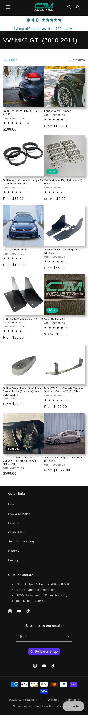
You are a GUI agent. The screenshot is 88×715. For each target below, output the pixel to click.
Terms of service (22, 706)
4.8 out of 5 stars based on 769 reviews (43, 29)
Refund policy (51, 700)
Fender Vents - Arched (57, 111)
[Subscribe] (67, 637)
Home (12, 504)
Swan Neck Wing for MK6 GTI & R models (63, 459)
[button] (8, 6)
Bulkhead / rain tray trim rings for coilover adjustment (23, 182)
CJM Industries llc (28, 700)
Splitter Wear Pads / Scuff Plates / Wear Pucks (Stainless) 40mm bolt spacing (23, 391)
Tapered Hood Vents (15, 249)
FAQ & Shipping (19, 513)
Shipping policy (44, 706)
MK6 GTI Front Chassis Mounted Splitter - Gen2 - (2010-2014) (64, 390)
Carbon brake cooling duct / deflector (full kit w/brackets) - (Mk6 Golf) (21, 460)
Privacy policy (71, 700)
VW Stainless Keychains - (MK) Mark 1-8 (63, 182)
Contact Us (16, 532)
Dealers (13, 523)
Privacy (13, 560)
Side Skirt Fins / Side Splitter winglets (61, 251)
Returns (13, 550)
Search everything (21, 541)
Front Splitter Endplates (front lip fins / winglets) (23, 320)
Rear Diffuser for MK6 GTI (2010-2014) (23, 113)
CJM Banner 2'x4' (55, 318)
